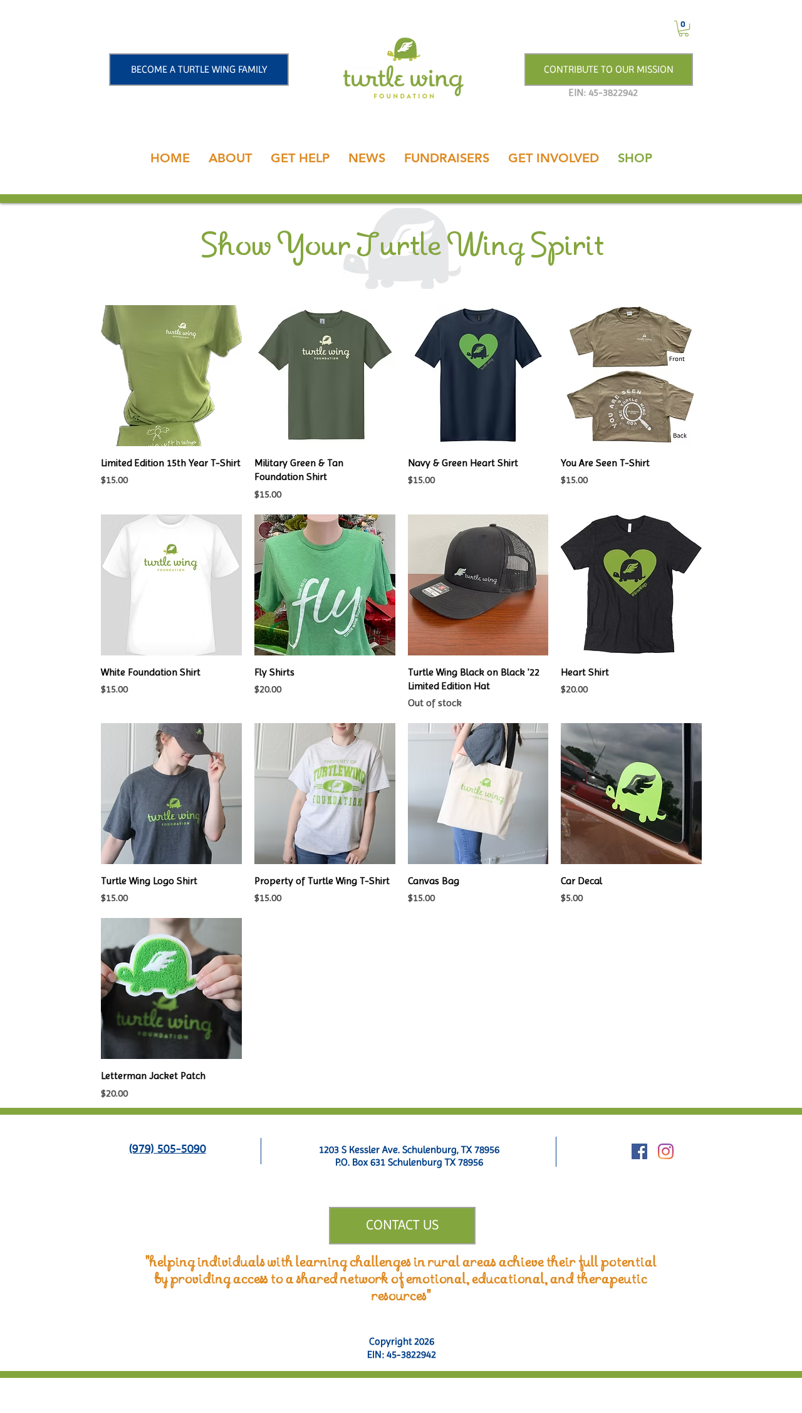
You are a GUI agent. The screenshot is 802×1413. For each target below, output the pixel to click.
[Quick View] (171, 375)
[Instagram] (666, 1151)
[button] (683, 28)
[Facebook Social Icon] (639, 1151)
